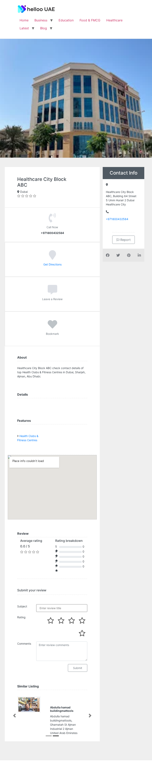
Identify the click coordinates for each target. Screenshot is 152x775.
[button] (14, 715)
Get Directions (52, 264)
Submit (77, 668)
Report (125, 240)
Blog (43, 28)
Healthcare (114, 20)
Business (40, 20)
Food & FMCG (90, 20)
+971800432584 (117, 219)
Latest (24, 28)
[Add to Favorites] (52, 327)
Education (66, 20)
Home (24, 20)
